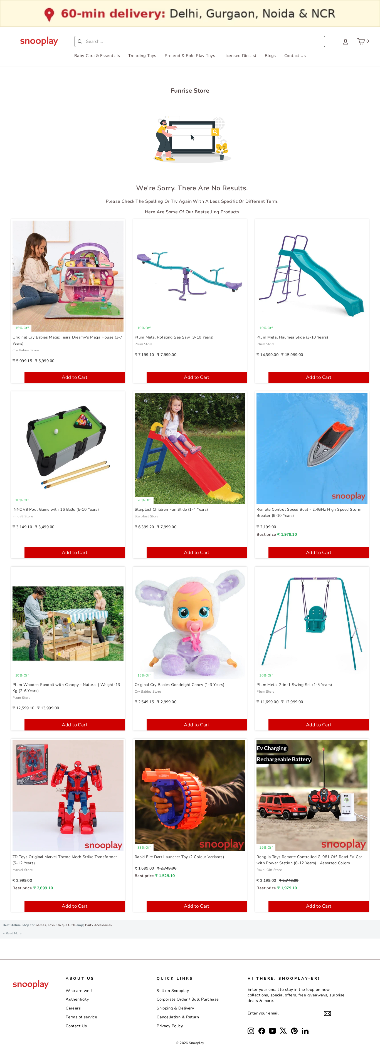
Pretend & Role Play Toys (190, 55)
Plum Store (143, 344)
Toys (51, 925)
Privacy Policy (170, 1026)
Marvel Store (23, 870)
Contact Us (295, 55)
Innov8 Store (23, 516)
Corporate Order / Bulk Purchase (188, 999)
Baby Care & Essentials (97, 55)
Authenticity (77, 999)
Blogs (270, 55)
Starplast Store (146, 516)
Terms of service (81, 1017)
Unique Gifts (65, 925)
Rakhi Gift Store (269, 870)
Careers (73, 1008)
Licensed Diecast (239, 55)
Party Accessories (98, 925)
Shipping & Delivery (175, 1008)
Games (41, 925)
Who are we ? (79, 990)
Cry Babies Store (26, 350)
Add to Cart (74, 377)
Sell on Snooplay (173, 990)
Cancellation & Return (178, 1017)
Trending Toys (142, 55)
